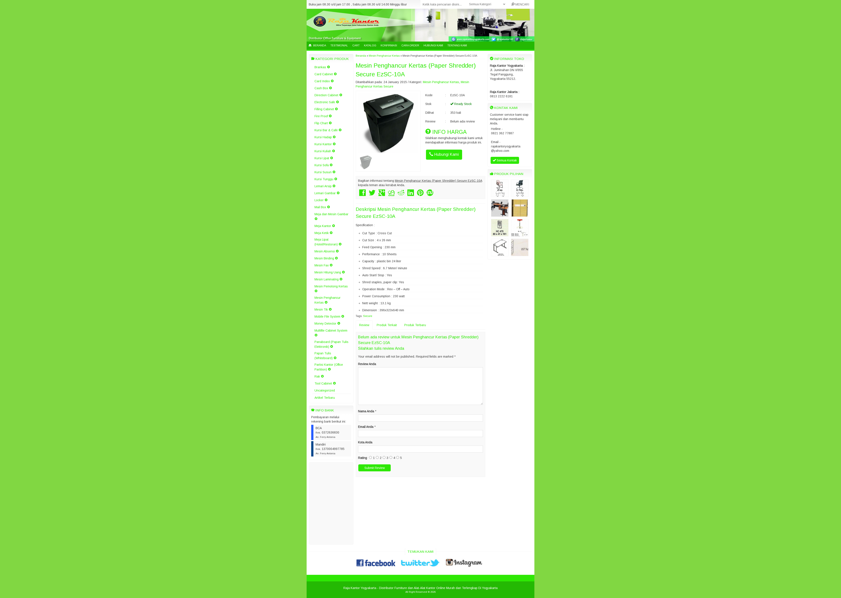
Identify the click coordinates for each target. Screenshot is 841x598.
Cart (356, 45)
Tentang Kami (457, 45)
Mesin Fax (321, 265)
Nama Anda (366, 411)
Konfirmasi (389, 45)
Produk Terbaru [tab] (415, 325)
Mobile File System (327, 316)
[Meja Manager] (500, 214)
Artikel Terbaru (324, 397)
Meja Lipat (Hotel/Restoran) (326, 242)
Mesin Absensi (324, 251)
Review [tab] (364, 325)
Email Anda (365, 426)
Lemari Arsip (323, 186)
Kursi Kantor (323, 144)
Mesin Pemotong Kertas (331, 286)
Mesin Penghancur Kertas (327, 300)
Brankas (320, 67)
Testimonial (339, 45)
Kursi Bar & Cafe (326, 130)
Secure (367, 316)
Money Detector (325, 323)
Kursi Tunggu (323, 179)
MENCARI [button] (521, 4)
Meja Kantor (322, 226)
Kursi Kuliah (322, 151)
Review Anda (367, 364)
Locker (319, 200)
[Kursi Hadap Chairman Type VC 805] (500, 195)
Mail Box (320, 207)
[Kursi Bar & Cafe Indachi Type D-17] (519, 234)
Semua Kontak (506, 160)
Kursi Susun (323, 172)
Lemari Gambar (325, 193)
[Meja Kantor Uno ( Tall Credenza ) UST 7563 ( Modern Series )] (519, 254)
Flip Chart (321, 123)
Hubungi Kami (433, 45)
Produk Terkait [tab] (387, 325)
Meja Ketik (321, 233)
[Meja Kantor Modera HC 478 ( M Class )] (500, 234)
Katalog (370, 45)
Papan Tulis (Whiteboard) (323, 355)
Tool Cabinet (323, 383)
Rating (362, 458)
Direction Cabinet (326, 95)
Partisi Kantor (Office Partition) (328, 367)
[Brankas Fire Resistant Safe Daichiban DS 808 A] (519, 214)
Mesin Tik (321, 309)
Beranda (319, 45)
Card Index (322, 81)
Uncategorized (324, 390)
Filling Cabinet (324, 109)
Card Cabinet (323, 74)
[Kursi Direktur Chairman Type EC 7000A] (519, 195)
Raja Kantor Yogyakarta (359, 588)
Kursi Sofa (321, 165)
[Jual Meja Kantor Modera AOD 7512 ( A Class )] (500, 254)
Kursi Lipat (321, 158)
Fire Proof (321, 116)
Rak (317, 376)
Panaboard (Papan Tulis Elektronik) (331, 344)
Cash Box (321, 88)
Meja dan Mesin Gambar (331, 214)
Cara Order (410, 45)
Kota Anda (365, 442)
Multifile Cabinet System (330, 330)
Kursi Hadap (323, 137)
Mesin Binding (324, 258)
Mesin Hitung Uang (327, 272)
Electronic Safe (324, 102)
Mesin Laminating (326, 279)
